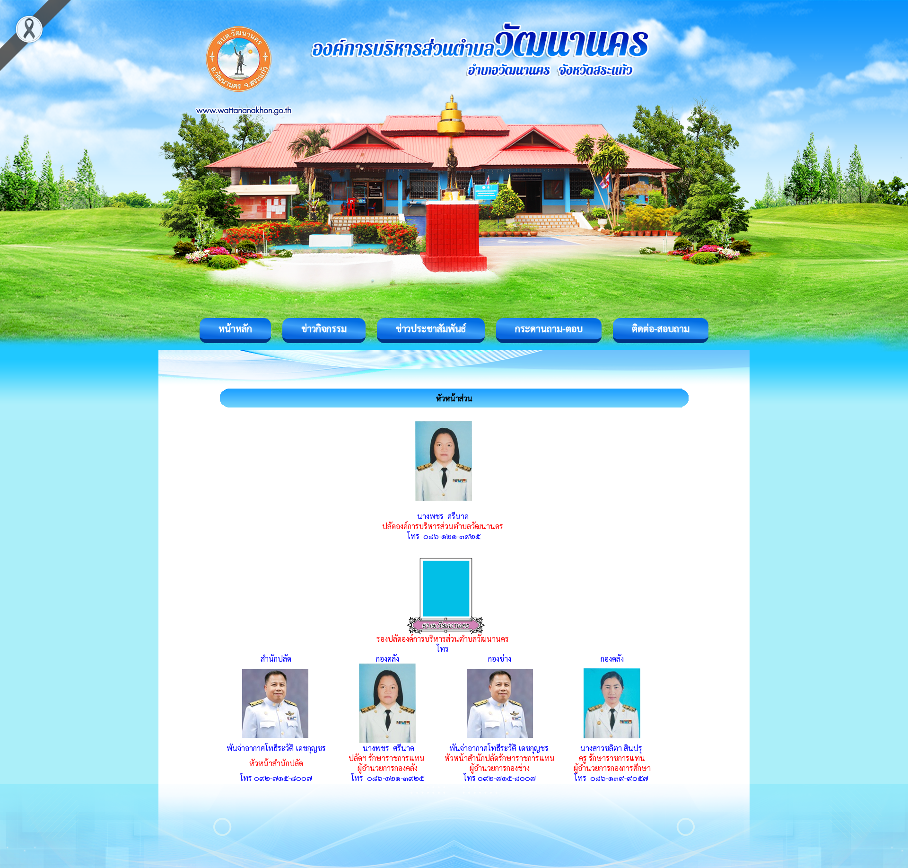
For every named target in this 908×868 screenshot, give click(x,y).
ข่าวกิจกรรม (324, 328)
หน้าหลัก (235, 328)
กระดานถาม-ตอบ (549, 328)
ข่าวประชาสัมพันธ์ (431, 328)
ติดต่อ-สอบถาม (661, 328)
